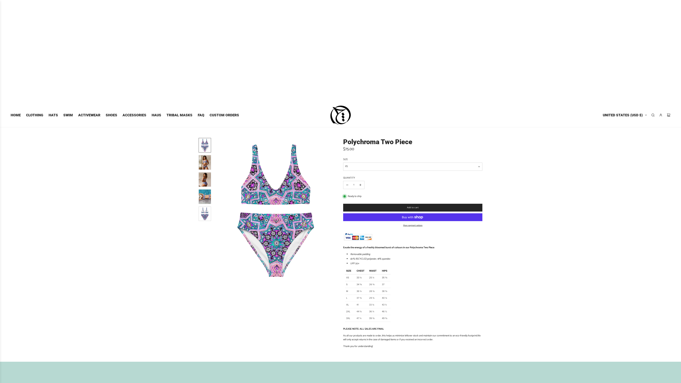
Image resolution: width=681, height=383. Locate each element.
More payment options (412, 225)
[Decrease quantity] (347, 185)
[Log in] (661, 115)
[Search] (653, 115)
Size (345, 160)
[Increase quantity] (360, 185)
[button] (218, 210)
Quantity (349, 178)
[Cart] (668, 115)
